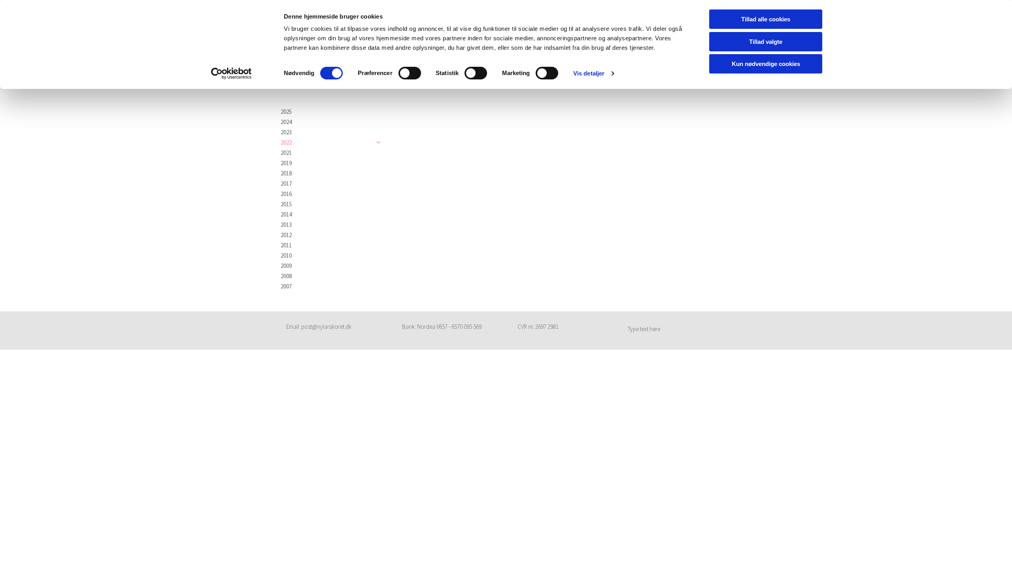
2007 (286, 286)
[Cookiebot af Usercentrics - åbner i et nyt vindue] (231, 73)
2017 (286, 184)
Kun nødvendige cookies (766, 63)
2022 (286, 142)
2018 (286, 173)
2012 (286, 235)
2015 (286, 204)
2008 (286, 276)
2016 (286, 194)
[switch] (409, 73)
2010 (286, 255)
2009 (286, 266)
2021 (286, 153)
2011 (286, 245)
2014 (286, 214)
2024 (286, 122)
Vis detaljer (588, 73)
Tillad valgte (765, 41)
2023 (286, 132)
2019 (286, 163)
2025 (286, 112)
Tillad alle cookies (765, 19)
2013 (286, 225)
